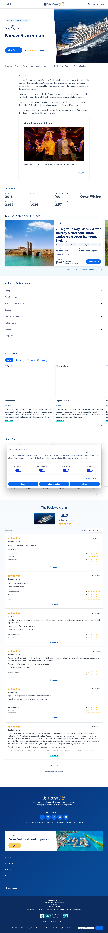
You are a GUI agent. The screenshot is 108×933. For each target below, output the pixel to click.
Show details (91, 478)
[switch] (42, 470)
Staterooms (47, 66)
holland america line (22, 20)
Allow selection (54, 484)
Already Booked (80, 66)
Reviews (68, 66)
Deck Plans (58, 66)
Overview (8, 66)
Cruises (17, 66)
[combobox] (95, 530)
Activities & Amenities (31, 66)
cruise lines (10, 20)
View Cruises (14, 50)
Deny (23, 484)
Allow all (85, 484)
